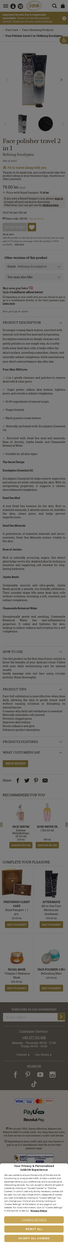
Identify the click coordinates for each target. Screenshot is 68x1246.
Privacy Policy (39, 1210)
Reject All (34, 1229)
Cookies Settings (34, 1219)
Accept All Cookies (33, 1238)
